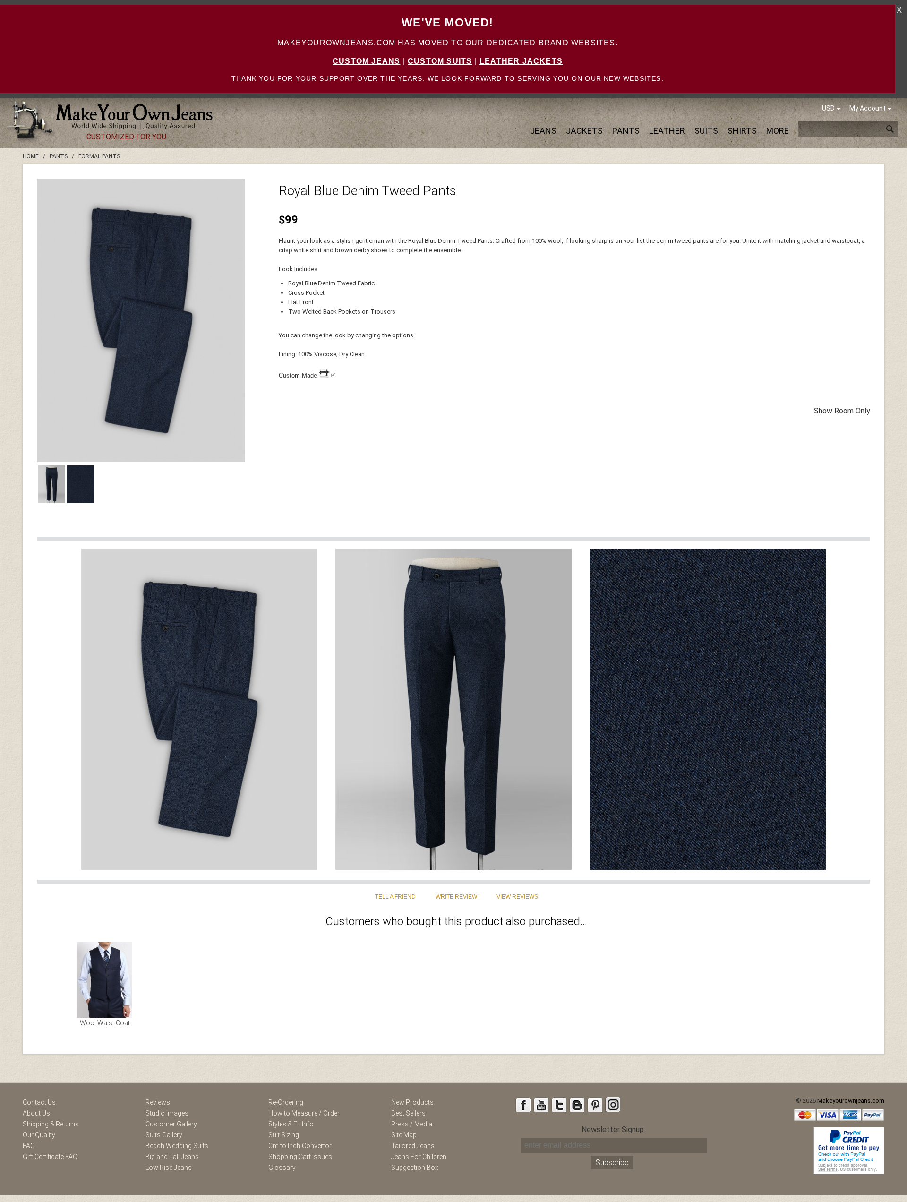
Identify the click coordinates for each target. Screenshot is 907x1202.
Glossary (282, 1167)
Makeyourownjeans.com (850, 1100)
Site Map (404, 1135)
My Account (867, 108)
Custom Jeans (366, 61)
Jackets (584, 131)
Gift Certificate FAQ (50, 1156)
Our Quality (39, 1135)
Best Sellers (408, 1113)
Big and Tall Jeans (172, 1156)
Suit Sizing (283, 1135)
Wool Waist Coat (105, 1023)
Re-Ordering (285, 1102)
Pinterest (594, 1104)
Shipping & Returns (51, 1124)
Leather (667, 131)
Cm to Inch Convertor (300, 1146)
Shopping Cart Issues (300, 1156)
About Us (36, 1113)
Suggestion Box (414, 1167)
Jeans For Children (418, 1156)
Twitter (558, 1104)
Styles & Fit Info (291, 1124)
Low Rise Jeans (168, 1167)
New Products (412, 1102)
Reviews (157, 1102)
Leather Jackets (521, 61)
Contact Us (39, 1102)
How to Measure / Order (304, 1113)
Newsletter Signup (613, 1129)
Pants (626, 131)
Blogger (576, 1104)
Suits (706, 131)
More (777, 131)
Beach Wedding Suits (176, 1146)
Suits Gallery (163, 1135)
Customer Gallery (171, 1124)
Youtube (540, 1104)
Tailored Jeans (413, 1146)
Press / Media (411, 1124)
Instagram (612, 1104)
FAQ (29, 1146)
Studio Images (166, 1113)
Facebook (523, 1104)
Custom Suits (440, 61)
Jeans (543, 131)
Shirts (742, 131)
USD (828, 108)
